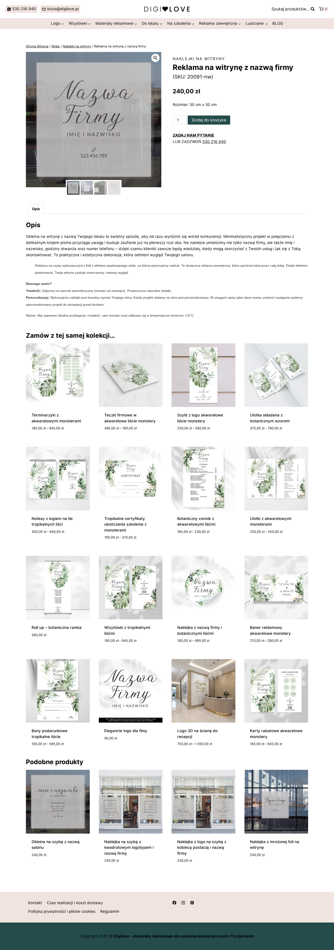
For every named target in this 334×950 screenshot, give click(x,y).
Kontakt (35, 903)
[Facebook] (174, 902)
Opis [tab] (36, 209)
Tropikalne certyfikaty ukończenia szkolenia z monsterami (125, 524)
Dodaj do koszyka (209, 120)
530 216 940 (214, 141)
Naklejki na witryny (199, 59)
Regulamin (109, 911)
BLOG (277, 23)
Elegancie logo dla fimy (125, 730)
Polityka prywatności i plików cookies (61, 911)
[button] (155, 58)
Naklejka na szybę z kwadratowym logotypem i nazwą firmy (129, 847)
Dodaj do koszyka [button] (49, 648)
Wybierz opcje (45, 545)
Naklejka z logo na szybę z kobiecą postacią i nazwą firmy (201, 847)
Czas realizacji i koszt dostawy (75, 903)
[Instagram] (183, 902)
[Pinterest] (192, 902)
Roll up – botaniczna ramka (57, 627)
